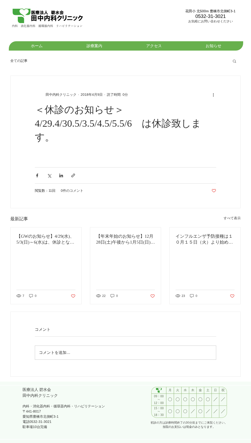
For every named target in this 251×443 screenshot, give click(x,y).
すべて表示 (232, 218)
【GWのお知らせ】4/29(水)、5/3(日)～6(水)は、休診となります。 (45, 239)
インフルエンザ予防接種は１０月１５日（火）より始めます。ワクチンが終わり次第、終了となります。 (204, 239)
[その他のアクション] (213, 94)
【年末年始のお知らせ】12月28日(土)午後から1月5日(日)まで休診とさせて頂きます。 (125, 239)
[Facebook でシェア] (37, 175)
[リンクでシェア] (73, 175)
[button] (234, 61)
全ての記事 (18, 61)
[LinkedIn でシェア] (61, 175)
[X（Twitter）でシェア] (49, 175)
